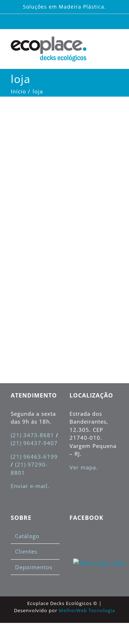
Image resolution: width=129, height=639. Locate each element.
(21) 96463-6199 (34, 456)
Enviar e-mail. (30, 485)
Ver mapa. (84, 467)
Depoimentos (33, 567)
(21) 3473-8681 (32, 435)
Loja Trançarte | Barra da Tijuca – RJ (28, 152)
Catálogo (27, 536)
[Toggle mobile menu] (115, 44)
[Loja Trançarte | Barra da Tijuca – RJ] (27, 105)
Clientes (26, 551)
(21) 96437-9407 (34, 443)
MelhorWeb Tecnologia (87, 610)
